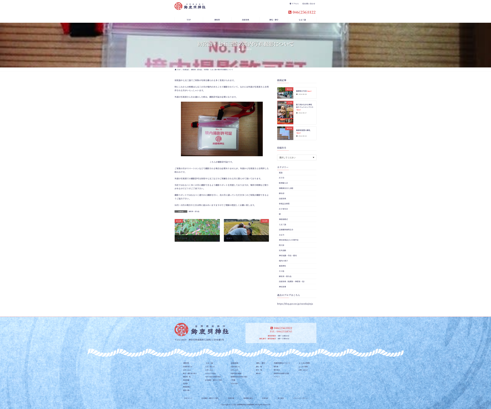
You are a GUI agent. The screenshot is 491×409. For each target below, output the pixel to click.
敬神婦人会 (283, 183)
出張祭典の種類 (236, 373)
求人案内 (281, 398)
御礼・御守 (260, 363)
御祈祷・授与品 (194, 211)
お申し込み (187, 370)
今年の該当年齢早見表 (213, 377)
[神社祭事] (285, 97)
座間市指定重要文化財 (281, 373)
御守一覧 (259, 370)
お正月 (281, 234)
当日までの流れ (210, 373)
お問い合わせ (303, 370)
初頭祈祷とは (187, 366)
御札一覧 (259, 366)
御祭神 (276, 366)
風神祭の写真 (304, 91)
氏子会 (281, 178)
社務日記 (265, 398)
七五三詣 (282, 224)
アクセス (277, 377)
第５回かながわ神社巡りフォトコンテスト (305, 107)
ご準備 (233, 380)
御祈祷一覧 (187, 377)
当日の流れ (234, 383)
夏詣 (280, 172)
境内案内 (277, 370)
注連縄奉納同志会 (286, 229)
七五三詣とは (209, 366)
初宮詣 (185, 383)
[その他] (285, 122)
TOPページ (188, 398)
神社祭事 (282, 286)
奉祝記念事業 (284, 203)
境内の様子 (283, 260)
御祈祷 (186, 363)
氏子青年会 (283, 209)
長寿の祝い (187, 390)
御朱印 (281, 193)
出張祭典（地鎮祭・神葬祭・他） (292, 281)
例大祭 (281, 245)
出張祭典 (282, 198)
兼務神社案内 (248, 398)
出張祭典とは (235, 366)
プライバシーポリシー (301, 398)
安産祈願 (186, 380)
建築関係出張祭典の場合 (239, 377)
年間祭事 (231, 398)
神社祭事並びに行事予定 (289, 240)
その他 (281, 271)
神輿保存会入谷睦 (286, 188)
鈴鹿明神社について (282, 363)
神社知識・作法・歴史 (288, 255)
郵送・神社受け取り (190, 373)
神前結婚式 (283, 219)
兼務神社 (282, 266)
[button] (294, 3)
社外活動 (282, 250)
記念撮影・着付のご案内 (213, 380)
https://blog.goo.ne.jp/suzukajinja (295, 303)
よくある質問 (304, 363)
